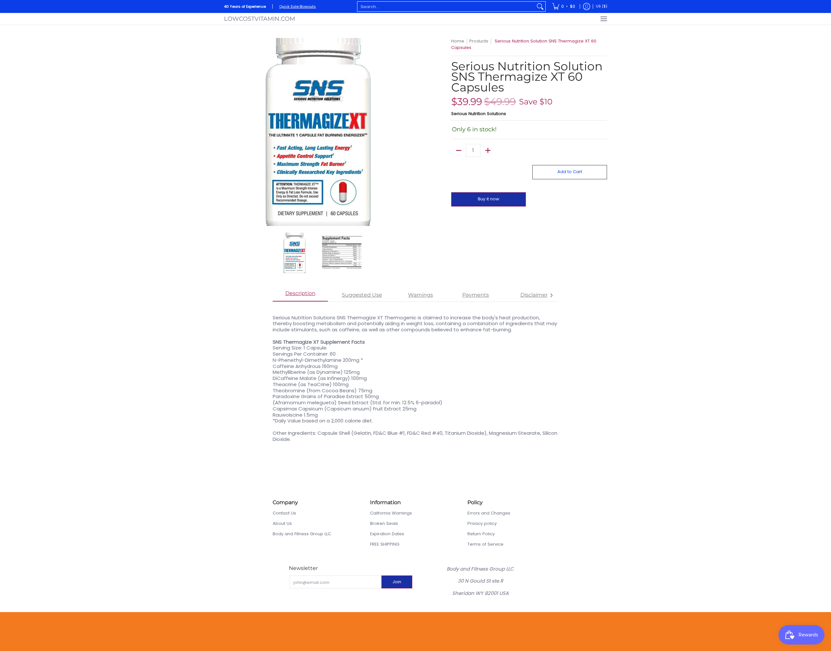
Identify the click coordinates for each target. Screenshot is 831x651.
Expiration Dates (387, 534)
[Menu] (603, 19)
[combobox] (446, 6)
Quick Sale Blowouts (297, 6)
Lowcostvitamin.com (259, 18)
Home (457, 41)
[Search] (540, 6)
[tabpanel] (415, 375)
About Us (282, 523)
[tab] (300, 295)
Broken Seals (384, 523)
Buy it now (488, 199)
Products (478, 41)
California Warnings (391, 513)
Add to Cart (569, 172)
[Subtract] (458, 150)
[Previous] (228, 132)
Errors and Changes (488, 513)
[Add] (487, 150)
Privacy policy (482, 523)
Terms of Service (485, 544)
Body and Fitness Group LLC (302, 534)
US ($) (601, 6)
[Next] (408, 132)
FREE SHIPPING (384, 544)
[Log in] (586, 6)
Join (396, 582)
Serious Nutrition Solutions (478, 114)
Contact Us (284, 513)
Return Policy (481, 534)
